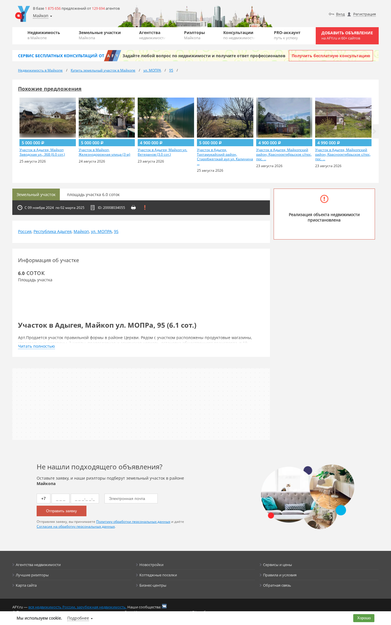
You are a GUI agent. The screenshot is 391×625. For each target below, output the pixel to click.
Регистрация (364, 14)
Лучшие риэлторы (32, 574)
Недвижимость (43, 35)
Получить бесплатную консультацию (331, 55)
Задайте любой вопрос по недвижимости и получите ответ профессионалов (204, 55)
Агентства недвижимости (38, 564)
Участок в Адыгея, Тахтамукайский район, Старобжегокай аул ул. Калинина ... (225, 157)
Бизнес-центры (152, 585)
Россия (24, 231)
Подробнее (78, 618)
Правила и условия (280, 574)
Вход (340, 14)
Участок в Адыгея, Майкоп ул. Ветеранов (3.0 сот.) (162, 152)
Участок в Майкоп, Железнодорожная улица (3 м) (104, 152)
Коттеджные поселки (158, 574)
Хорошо (364, 618)
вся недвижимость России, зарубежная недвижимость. (77, 607)
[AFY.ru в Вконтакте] (164, 606)
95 (116, 231)
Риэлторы (194, 35)
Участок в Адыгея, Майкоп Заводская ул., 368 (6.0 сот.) (42, 152)
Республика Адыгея (52, 231)
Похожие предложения (50, 88)
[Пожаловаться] (145, 207)
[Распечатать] (133, 207)
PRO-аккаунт (287, 35)
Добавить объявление (347, 35)
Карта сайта (26, 585)
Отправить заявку (61, 511)
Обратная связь (277, 585)
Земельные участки (100, 35)
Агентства (152, 35)
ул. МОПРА (101, 231)
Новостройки (151, 564)
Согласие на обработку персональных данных (76, 526)
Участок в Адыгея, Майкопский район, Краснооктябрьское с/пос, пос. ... (284, 154)
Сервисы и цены (277, 564)
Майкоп (81, 231)
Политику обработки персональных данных (133, 521)
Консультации (239, 35)
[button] (374, 131)
